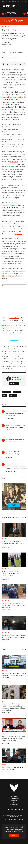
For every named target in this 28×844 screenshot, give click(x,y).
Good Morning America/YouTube (11, 57)
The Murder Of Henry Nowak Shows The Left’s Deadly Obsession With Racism (14, 636)
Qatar (4, 395)
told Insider (14, 162)
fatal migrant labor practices (13, 97)
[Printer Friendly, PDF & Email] (24, 64)
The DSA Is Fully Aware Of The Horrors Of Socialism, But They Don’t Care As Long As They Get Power (13, 739)
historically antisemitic (9, 205)
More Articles (13, 383)
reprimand (18, 234)
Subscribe (14, 835)
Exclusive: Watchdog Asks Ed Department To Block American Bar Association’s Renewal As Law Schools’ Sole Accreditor (13, 707)
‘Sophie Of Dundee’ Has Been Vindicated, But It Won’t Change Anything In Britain (11, 573)
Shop (3, 478)
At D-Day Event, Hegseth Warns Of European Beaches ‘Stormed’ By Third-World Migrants (13, 605)
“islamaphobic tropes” (9, 276)
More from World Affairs (10, 517)
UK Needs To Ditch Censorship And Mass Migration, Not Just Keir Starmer (13, 542)
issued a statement (8, 325)
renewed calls (14, 318)
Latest (4, 649)
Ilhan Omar (17, 392)
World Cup (12, 395)
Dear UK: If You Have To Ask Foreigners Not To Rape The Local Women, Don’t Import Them (14, 675)
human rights (6, 392)
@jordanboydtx (17, 379)
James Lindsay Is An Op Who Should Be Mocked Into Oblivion (14, 768)
